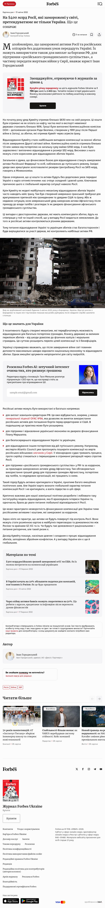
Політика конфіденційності (17, 849)
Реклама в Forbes (30, 876)
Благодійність (10, 881)
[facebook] (83, 769)
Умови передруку (12, 844)
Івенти (25, 839)
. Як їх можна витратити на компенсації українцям (41, 563)
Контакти (8, 829)
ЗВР (20, 687)
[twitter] (77, 769)
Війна (13, 687)
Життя (84, 744)
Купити (43, 106)
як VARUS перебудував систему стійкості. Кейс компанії (59, 733)
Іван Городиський (19, 33)
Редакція (7, 864)
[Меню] (100, 4)
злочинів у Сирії (42, 453)
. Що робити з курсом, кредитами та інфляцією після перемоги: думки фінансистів (41, 604)
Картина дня (8, 12)
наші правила (12, 631)
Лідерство (46, 741)
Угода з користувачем (28, 829)
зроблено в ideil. (93, 902)
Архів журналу (10, 876)
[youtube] (101, 769)
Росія (6, 687)
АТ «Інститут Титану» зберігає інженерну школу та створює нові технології (19, 735)
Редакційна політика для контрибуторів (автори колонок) (23, 870)
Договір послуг (10, 839)
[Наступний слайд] (99, 699)
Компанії (6, 744)
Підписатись (88, 392)
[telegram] (95, 769)
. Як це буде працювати (40, 583)
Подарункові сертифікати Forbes (19, 886)
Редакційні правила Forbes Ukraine (20, 859)
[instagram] (89, 769)
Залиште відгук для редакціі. (19, 676)
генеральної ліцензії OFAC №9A (24, 418)
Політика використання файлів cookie (22, 854)
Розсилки (30, 844)
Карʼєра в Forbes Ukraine (15, 834)
